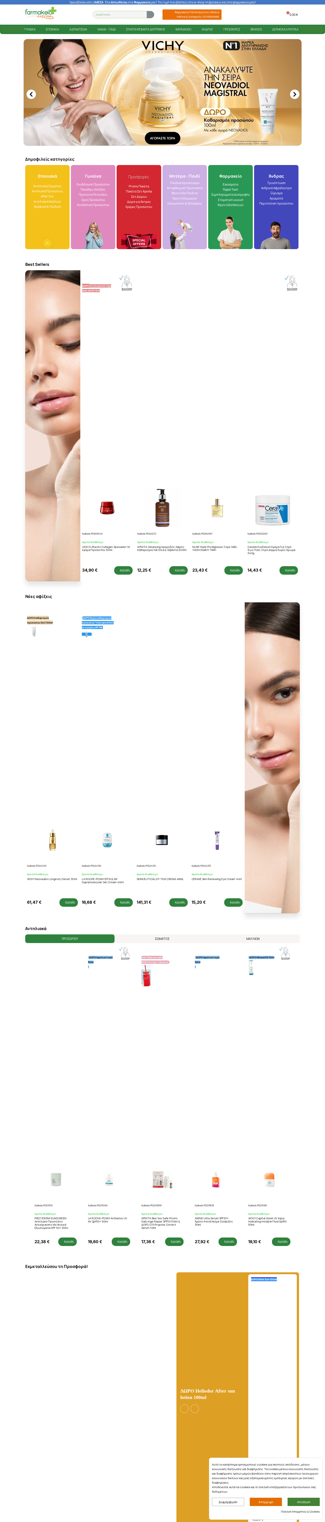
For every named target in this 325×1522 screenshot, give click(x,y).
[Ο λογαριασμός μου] (272, 14)
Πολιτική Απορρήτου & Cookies (300, 1511)
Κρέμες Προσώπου (139, 105)
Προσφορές (139, 75)
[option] (162, 41)
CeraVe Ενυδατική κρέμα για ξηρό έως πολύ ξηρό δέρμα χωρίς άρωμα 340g (216, 448)
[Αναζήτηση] (150, 14)
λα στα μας (131, 2)
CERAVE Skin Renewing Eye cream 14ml (217, 777)
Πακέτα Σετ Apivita (139, 89)
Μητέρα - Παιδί (184, 74)
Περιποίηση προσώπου (276, 101)
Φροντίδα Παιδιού (185, 91)
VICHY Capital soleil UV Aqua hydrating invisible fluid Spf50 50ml (214, 1119)
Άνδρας (276, 74)
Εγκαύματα (230, 82)
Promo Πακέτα (139, 84)
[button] (291, 14)
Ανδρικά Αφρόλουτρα (276, 86)
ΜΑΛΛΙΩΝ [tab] (253, 837)
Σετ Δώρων (139, 95)
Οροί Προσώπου (93, 98)
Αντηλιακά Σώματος (47, 84)
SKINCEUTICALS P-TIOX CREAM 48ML (160, 777)
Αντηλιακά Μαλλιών (47, 99)
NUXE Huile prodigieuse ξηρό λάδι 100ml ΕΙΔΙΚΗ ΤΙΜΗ (159, 446)
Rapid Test (230, 87)
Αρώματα (276, 96)
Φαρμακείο (230, 74)
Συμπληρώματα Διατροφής (230, 93)
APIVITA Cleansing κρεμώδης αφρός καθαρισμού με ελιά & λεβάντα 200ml (106, 446)
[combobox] (117, 14)
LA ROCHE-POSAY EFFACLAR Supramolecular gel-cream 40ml (103, 778)
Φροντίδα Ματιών (231, 103)
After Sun (47, 94)
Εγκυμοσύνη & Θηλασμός (185, 101)
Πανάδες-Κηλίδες (93, 87)
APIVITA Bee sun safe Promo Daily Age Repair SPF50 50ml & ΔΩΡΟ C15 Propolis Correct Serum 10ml (107, 1120)
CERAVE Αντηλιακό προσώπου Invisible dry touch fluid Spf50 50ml (267, 1119)
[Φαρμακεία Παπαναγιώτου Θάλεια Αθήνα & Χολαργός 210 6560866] (167, 15)
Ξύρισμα (276, 91)
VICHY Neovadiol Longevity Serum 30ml (52, 777)
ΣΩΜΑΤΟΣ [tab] (162, 837)
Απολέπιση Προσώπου (93, 103)
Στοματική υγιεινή (230, 98)
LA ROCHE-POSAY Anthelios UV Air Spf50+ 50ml (54, 1117)
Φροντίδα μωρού (184, 96)
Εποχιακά (47, 74)
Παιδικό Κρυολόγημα (184, 81)
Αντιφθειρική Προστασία (185, 86)
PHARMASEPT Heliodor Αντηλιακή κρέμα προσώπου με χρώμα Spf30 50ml (272, 1406)
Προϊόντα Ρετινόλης (93, 93)
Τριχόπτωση (276, 81)
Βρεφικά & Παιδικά (47, 105)
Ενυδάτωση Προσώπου (93, 82)
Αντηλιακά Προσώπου (47, 89)
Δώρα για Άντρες (139, 100)
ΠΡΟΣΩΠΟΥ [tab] (70, 837)
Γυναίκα (93, 74)
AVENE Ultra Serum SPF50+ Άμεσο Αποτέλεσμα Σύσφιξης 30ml (160, 1119)
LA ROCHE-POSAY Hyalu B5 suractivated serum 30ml (264, 446)
